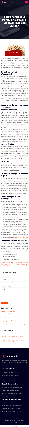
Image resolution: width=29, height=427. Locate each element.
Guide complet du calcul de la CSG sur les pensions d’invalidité (7, 264)
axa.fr (27, 192)
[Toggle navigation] (26, 2)
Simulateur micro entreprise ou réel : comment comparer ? (14, 334)
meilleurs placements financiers (20, 237)
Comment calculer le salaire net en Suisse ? (11, 344)
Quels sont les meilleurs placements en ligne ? (11, 313)
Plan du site (14, 426)
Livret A (4, 76)
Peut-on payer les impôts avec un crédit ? (10, 311)
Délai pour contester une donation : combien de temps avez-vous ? (21, 264)
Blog (3, 41)
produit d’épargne (23, 85)
